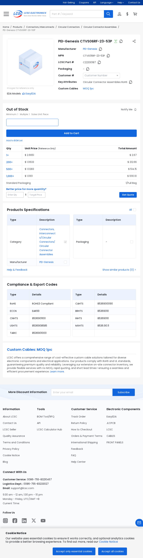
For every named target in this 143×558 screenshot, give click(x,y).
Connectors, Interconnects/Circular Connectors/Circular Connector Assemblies (47, 241)
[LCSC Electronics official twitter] (33, 520)
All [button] (130, 209)
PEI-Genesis (90, 49)
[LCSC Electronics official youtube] (43, 520)
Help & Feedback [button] (17, 269)
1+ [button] (7, 155)
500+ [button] (9, 169)
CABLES (111, 436)
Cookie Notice (11, 455)
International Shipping (84, 442)
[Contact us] (139, 523)
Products (17, 26)
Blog (5, 462)
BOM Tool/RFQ (45, 416)
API (94, 2)
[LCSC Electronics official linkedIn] (24, 520)
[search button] (108, 14)
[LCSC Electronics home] (29, 13)
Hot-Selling (69, 2)
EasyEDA (111, 416)
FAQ (73, 455)
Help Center (78, 462)
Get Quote (128, 194)
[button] (6, 13)
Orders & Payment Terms (86, 436)
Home (6, 26)
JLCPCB (111, 423)
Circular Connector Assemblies (100, 26)
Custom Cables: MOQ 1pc (29, 349)
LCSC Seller (9, 429)
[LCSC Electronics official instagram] (5, 520)
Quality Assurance (14, 436)
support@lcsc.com (22, 488)
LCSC (110, 429)
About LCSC (10, 416)
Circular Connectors (69, 26)
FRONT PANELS (115, 442)
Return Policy (79, 423)
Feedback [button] (77, 449)
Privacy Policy (11, 449)
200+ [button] (9, 162)
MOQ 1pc (88, 88)
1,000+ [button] (10, 176)
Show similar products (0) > (119, 269)
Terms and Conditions (16, 442)
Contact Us (134, 2)
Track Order (78, 416)
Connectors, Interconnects (40, 26)
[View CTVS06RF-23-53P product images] (30, 62)
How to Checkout (81, 429)
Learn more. (57, 371)
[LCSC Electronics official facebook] (14, 520)
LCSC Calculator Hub (49, 429)
